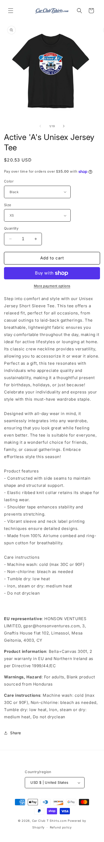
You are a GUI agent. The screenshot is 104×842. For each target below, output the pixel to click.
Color (9, 181)
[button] (11, 10)
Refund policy (61, 827)
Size (7, 205)
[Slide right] (64, 126)
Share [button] (15, 733)
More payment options (52, 286)
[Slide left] (40, 126)
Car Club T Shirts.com (49, 821)
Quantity (11, 228)
